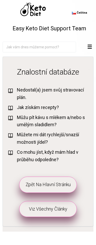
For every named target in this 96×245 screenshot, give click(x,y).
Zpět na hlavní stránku (48, 184)
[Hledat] (72, 47)
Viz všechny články (48, 209)
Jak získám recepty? (38, 107)
